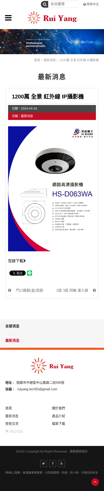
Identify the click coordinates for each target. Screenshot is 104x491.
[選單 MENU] (8, 18)
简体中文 (93, 4)
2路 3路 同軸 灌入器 (72, 290)
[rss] (61, 463)
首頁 (37, 60)
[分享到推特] (43, 463)
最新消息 (12, 340)
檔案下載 (58, 423)
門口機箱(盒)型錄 (29, 290)
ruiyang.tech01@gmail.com (37, 389)
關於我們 (58, 408)
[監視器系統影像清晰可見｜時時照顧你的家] (52, 41)
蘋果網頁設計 (79, 451)
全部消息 (12, 326)
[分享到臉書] (52, 463)
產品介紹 (58, 416)
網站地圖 (16, 431)
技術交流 (11, 423)
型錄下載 (15, 261)
